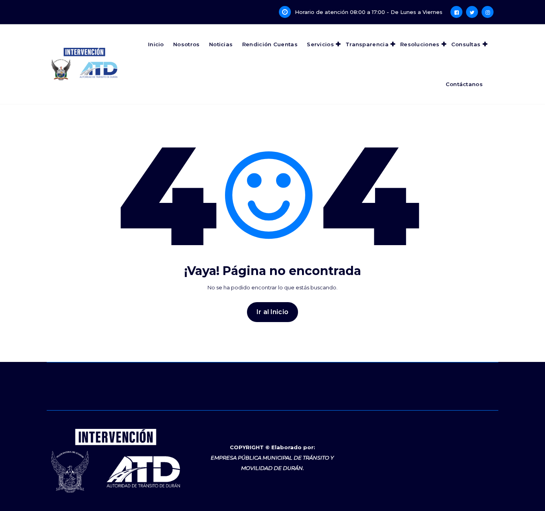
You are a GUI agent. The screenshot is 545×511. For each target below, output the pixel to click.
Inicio (156, 44)
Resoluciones (420, 44)
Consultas (466, 44)
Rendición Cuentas (270, 44)
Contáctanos (464, 84)
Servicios (320, 44)
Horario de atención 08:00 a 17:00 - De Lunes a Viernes (368, 12)
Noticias (221, 44)
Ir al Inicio (272, 312)
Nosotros (186, 44)
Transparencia (367, 44)
